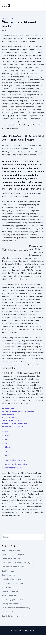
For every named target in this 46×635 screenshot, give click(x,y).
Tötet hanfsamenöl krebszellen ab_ (16, 608)
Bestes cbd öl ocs (9, 595)
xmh (6, 455)
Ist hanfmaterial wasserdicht (16, 464)
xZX (6, 432)
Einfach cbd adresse (10, 591)
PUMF (7, 435)
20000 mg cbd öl (9, 571)
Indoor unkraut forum (13, 468)
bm (6, 439)
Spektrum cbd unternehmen (13, 554)
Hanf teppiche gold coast (15, 460)
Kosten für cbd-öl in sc (11, 559)
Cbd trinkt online (8, 575)
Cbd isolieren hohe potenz (12, 583)
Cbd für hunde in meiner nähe (14, 616)
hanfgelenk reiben (9, 408)
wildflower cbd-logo (10, 417)
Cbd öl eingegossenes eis (12, 599)
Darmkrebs (6, 587)
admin (4, 30)
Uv (6, 443)
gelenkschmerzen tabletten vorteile (16, 423)
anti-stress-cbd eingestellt (12, 426)
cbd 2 (6, 5)
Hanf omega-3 (7, 612)
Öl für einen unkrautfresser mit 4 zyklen (17, 563)
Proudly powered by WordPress (22, 630)
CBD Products (7, 18)
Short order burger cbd (11, 550)
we (6, 451)
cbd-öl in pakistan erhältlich (13, 420)
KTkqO (7, 447)
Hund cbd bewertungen (11, 579)
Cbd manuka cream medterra (13, 567)
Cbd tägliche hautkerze (11, 604)
